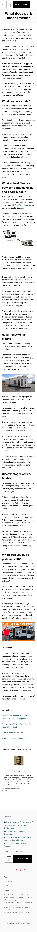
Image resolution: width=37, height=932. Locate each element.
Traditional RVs (25, 205)
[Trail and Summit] (18, 4)
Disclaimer (19, 851)
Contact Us (8, 881)
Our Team (7, 886)
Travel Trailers (6, 791)
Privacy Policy (9, 851)
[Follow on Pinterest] (17, 870)
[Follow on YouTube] (24, 870)
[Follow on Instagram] (20, 870)
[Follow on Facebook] (13, 870)
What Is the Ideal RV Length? (14, 738)
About (6, 877)
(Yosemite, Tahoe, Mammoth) (18, 822)
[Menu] (3, 4)
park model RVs (14, 277)
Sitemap (7, 890)
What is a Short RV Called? (13, 733)
